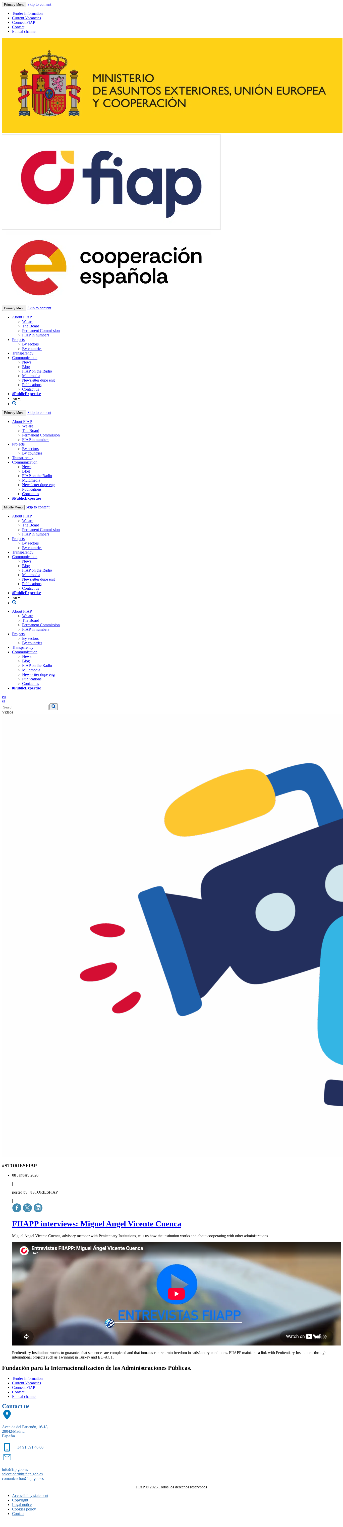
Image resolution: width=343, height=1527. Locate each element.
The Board (30, 326)
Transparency (22, 353)
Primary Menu (14, 5)
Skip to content (39, 4)
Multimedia (31, 376)
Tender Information (27, 13)
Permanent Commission (41, 330)
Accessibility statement (30, 1495)
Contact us (30, 389)
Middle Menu (13, 507)
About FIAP (22, 317)
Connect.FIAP (23, 22)
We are (27, 321)
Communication (24, 357)
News (26, 362)
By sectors (30, 344)
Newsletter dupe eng (38, 380)
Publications (31, 385)
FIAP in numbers (35, 335)
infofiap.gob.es (15, 1469)
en (4, 696)
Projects (18, 339)
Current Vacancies (26, 18)
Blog (26, 367)
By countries (32, 348)
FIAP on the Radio (37, 371)
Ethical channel (24, 31)
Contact (18, 27)
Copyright (20, 1500)
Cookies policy (24, 1509)
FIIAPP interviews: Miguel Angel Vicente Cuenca (96, 1223)
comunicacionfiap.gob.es (23, 1478)
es (3, 701)
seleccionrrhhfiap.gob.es (22, 1474)
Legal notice (22, 1504)
